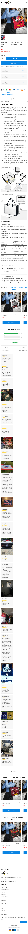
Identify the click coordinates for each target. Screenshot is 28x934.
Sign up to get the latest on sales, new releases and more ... (13, 918)
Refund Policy (4, 896)
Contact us (3, 903)
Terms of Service (5, 889)
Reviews (3, 910)
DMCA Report (11, 927)
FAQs (2, 906)
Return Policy (4, 894)
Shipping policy (4, 892)
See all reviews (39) (14, 331)
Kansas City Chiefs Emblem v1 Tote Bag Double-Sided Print (11, 802)
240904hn (9, 92)
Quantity (3, 55)
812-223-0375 (4, 879)
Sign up (24, 922)
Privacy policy (4, 887)
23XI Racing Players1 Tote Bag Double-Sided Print (11, 314)
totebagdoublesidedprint (7, 94)
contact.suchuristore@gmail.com (8, 881)
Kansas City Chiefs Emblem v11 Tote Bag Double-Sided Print (11, 844)
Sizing (2, 908)
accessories (15, 92)
